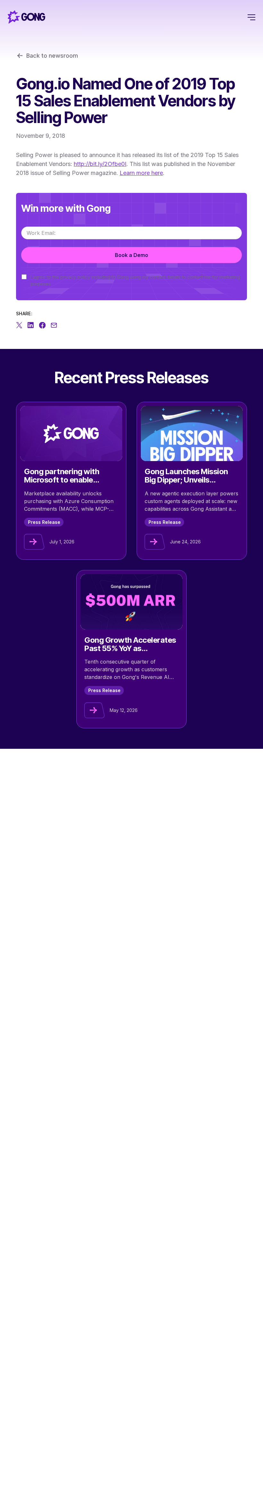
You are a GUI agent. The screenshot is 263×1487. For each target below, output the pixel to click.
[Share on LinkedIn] (31, 325)
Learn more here (141, 172)
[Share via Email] (54, 325)
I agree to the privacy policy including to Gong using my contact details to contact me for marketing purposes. (135, 280)
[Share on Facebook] (42, 325)
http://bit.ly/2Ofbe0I (100, 164)
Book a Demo (131, 255)
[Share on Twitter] (19, 325)
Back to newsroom (52, 55)
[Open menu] (251, 17)
